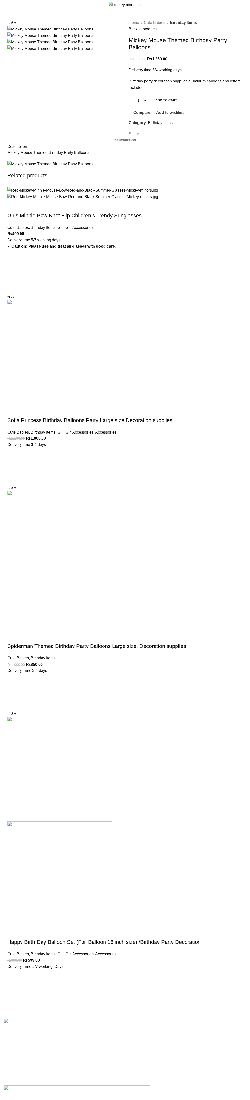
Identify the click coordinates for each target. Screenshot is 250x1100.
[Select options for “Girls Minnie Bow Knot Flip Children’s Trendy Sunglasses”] (13, 275)
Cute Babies (155, 22)
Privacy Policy (99, 1041)
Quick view (13, 287)
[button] (13, 466)
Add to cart (166, 100)
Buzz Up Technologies (100, 1082)
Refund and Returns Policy (110, 1050)
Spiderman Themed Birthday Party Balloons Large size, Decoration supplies (96, 646)
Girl (60, 227)
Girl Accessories (79, 227)
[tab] (125, 140)
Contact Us (96, 1059)
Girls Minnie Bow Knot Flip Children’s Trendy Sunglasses (74, 215)
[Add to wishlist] (13, 263)
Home (134, 22)
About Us (95, 1031)
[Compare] (13, 206)
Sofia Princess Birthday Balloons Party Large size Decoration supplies (89, 420)
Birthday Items (183, 22)
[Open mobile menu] (5, 5)
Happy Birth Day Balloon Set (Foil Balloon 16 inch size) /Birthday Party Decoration (104, 942)
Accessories (105, 432)
